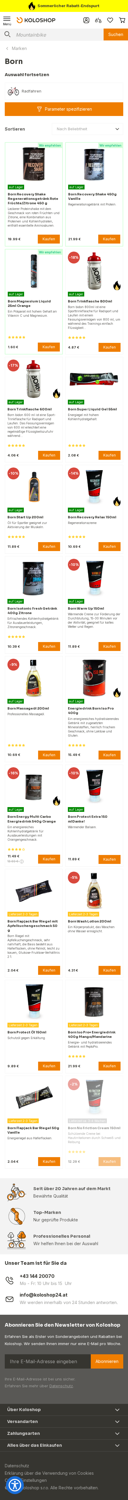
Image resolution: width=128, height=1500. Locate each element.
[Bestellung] (122, 20)
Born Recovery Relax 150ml (92, 517)
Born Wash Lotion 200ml (89, 921)
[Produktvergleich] (98, 20)
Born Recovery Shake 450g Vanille (92, 196)
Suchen (115, 34)
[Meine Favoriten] (110, 20)
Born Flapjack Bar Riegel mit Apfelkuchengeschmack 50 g (32, 925)
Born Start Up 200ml (25, 517)
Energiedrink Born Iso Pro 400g (91, 710)
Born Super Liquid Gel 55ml (92, 409)
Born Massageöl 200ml (28, 708)
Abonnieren (107, 1361)
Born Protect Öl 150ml (26, 1032)
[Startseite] (36, 20)
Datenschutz (61, 1385)
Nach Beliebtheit (72, 128)
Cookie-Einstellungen (26, 1480)
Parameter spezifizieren (68, 109)
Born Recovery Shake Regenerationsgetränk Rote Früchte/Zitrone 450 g (33, 198)
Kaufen (49, 239)
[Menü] (7, 20)
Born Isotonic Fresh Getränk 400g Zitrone (32, 610)
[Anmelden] (86, 20)
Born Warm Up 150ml (86, 608)
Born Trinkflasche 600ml (29, 409)
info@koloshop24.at (44, 1295)
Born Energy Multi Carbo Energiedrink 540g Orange (31, 819)
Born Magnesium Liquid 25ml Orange (29, 303)
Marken (19, 48)
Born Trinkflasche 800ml (90, 301)
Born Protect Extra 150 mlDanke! (87, 819)
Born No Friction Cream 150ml (94, 1128)
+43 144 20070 (37, 1276)
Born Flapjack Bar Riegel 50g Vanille (33, 1130)
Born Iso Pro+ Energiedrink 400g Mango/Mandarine (91, 1034)
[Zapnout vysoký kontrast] (15, 1485)
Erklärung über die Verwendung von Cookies (49, 1473)
